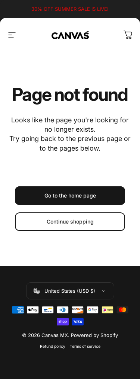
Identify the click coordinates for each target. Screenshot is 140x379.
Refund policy (52, 346)
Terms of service (85, 346)
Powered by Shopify (94, 335)
